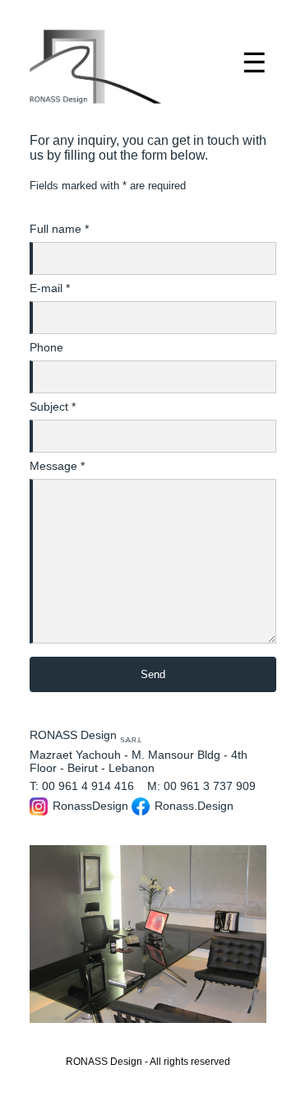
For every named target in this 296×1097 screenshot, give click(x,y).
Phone (46, 347)
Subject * (53, 406)
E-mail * (50, 288)
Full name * (59, 228)
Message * (57, 465)
